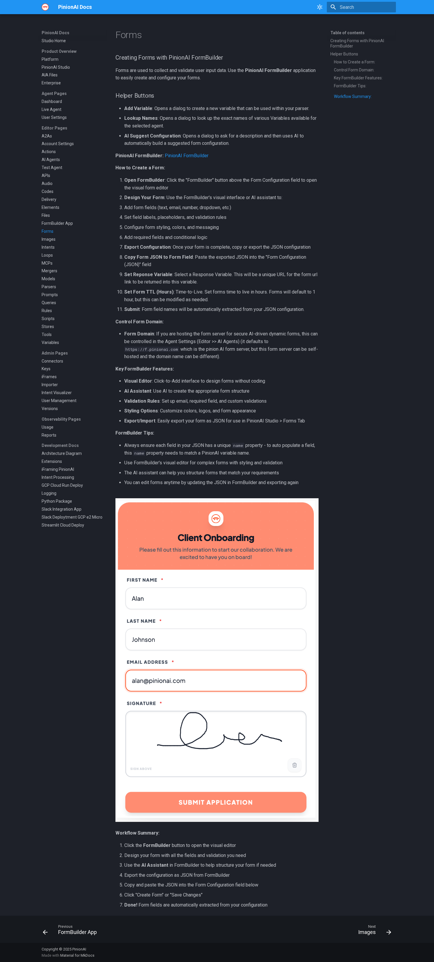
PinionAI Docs (55, 32)
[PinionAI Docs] (45, 7)
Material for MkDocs (77, 955)
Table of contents (347, 32)
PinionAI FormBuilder (186, 155)
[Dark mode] (320, 7)
